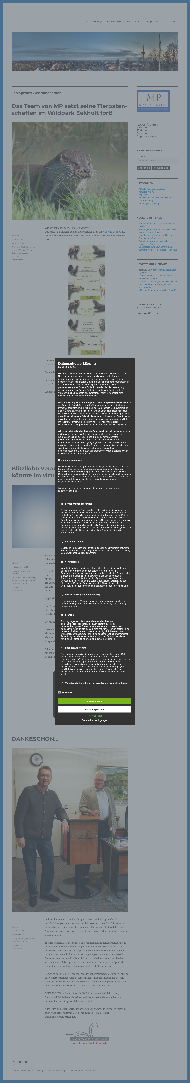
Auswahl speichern (94, 709)
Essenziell (67, 693)
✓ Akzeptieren (94, 701)
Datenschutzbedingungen (95, 720)
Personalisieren (95, 716)
